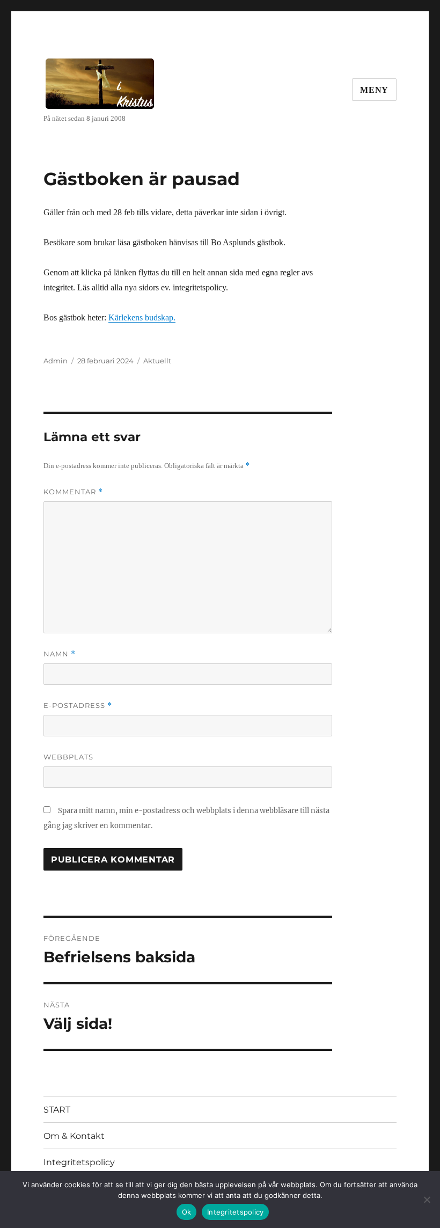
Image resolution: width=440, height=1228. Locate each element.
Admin (55, 360)
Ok (187, 1212)
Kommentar (73, 491)
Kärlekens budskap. (141, 317)
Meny (374, 89)
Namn (59, 654)
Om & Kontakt (74, 1136)
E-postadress (77, 705)
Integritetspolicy (79, 1162)
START (56, 1110)
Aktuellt (157, 360)
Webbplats (68, 756)
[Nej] (426, 1199)
